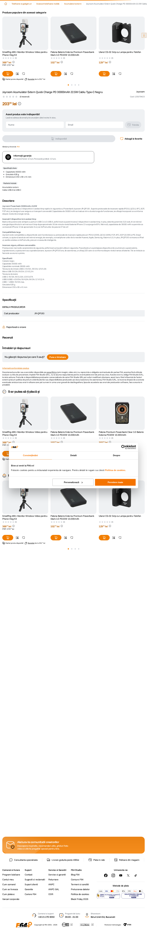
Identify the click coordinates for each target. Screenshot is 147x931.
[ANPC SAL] (108, 896)
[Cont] (13, 10)
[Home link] (5, 27)
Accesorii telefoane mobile (47, 27)
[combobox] (73, 18)
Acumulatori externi (72, 27)
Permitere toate (115, 482)
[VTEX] (127, 924)
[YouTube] (120, 875)
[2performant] (95, 924)
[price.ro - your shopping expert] (74, 924)
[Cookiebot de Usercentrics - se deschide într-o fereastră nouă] (123, 447)
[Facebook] (106, 875)
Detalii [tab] (73, 455)
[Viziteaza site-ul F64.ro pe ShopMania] (85, 924)
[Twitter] (128, 875)
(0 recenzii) (24, 136)
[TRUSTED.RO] (65, 925)
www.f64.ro (52, 411)
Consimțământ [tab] (30, 455)
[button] (4, 10)
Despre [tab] (116, 455)
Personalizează (71, 482)
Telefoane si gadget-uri (22, 27)
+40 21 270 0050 (46, 916)
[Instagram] (113, 875)
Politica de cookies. (115, 470)
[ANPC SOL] (133, 896)
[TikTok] (135, 875)
